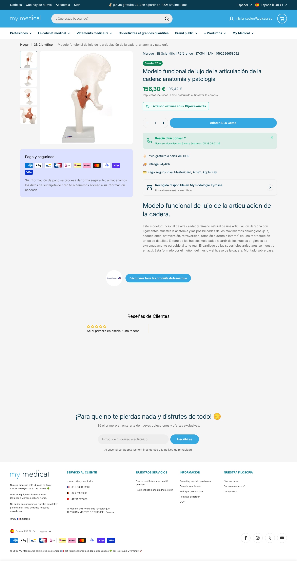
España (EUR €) (272, 5)
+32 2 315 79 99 (78, 493)
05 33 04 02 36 (211, 143)
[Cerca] (272, 137)
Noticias (16, 5)
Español (242, 4)
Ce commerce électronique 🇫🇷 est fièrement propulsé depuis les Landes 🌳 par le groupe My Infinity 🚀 (87, 550)
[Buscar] (166, 18)
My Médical (25, 550)
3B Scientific (165, 53)
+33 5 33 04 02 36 (80, 487)
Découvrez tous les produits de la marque (158, 278)
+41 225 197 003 (78, 499)
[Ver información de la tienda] (270, 187)
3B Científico (43, 44)
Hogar (24, 44)
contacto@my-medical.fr (80, 481)
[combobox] (112, 18)
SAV (77, 5)
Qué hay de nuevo (39, 5)
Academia (63, 5)
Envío (173, 95)
